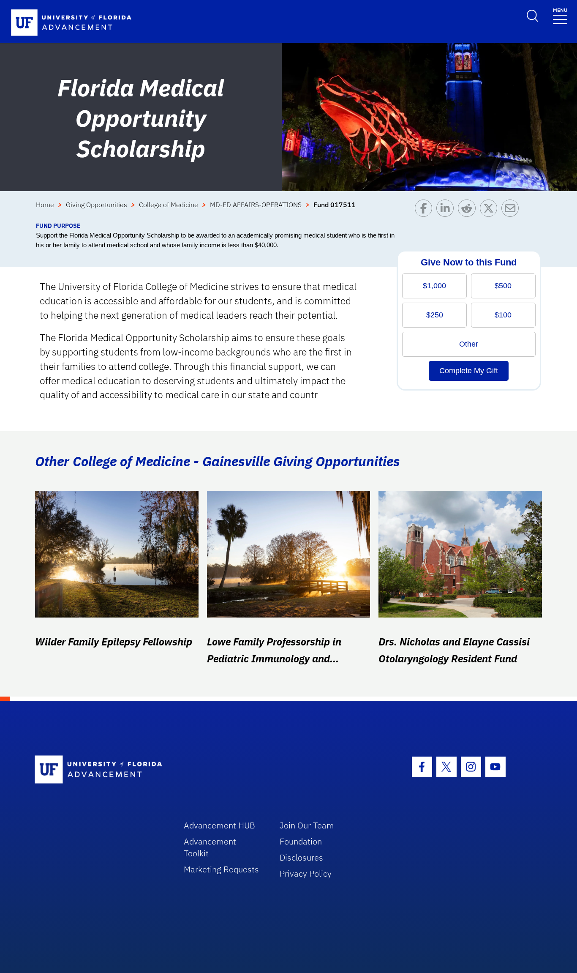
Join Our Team (307, 825)
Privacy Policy (306, 873)
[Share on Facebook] (425, 210)
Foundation (301, 841)
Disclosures (301, 857)
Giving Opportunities (96, 204)
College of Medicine (168, 204)
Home (45, 204)
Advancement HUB (219, 825)
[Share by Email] (512, 210)
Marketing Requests (221, 869)
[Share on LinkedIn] (447, 210)
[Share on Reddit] (468, 210)
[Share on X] (490, 210)
